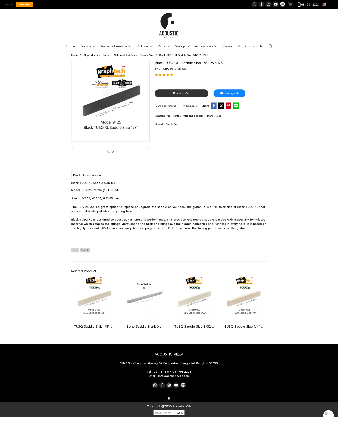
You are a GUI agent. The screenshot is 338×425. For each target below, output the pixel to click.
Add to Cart (182, 93)
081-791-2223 (181, 372)
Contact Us (253, 46)
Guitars (87, 46)
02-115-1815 (161, 372)
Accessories (204, 46)
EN (328, 4)
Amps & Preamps (115, 46)
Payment (230, 46)
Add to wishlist (166, 106)
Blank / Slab (214, 116)
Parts (162, 46)
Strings (181, 46)
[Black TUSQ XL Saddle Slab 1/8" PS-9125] (110, 101)
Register (25, 4)
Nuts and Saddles (193, 116)
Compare (191, 106)
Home (70, 46)
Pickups (143, 46)
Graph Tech (172, 124)
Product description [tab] (87, 175)
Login (9, 4)
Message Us (231, 93)
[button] (328, 415)
